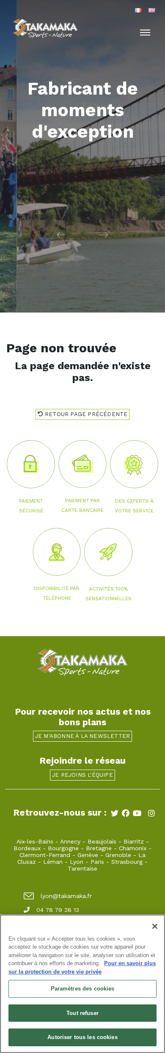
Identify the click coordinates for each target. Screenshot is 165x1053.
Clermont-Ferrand (44, 855)
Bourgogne (63, 848)
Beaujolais (102, 841)
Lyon (76, 861)
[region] (82, 983)
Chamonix (132, 848)
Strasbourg (127, 861)
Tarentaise (82, 868)
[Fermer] (155, 926)
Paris (97, 861)
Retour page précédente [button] (85, 414)
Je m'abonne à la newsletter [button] (82, 736)
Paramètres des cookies (83, 988)
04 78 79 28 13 (57, 909)
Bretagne (99, 848)
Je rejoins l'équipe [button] (82, 775)
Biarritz (134, 841)
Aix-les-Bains (34, 841)
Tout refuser (82, 1013)
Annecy (70, 841)
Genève (87, 855)
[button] (41, 234)
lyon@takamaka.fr (66, 895)
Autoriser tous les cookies (82, 1037)
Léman (53, 861)
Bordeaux (27, 848)
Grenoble (118, 855)
